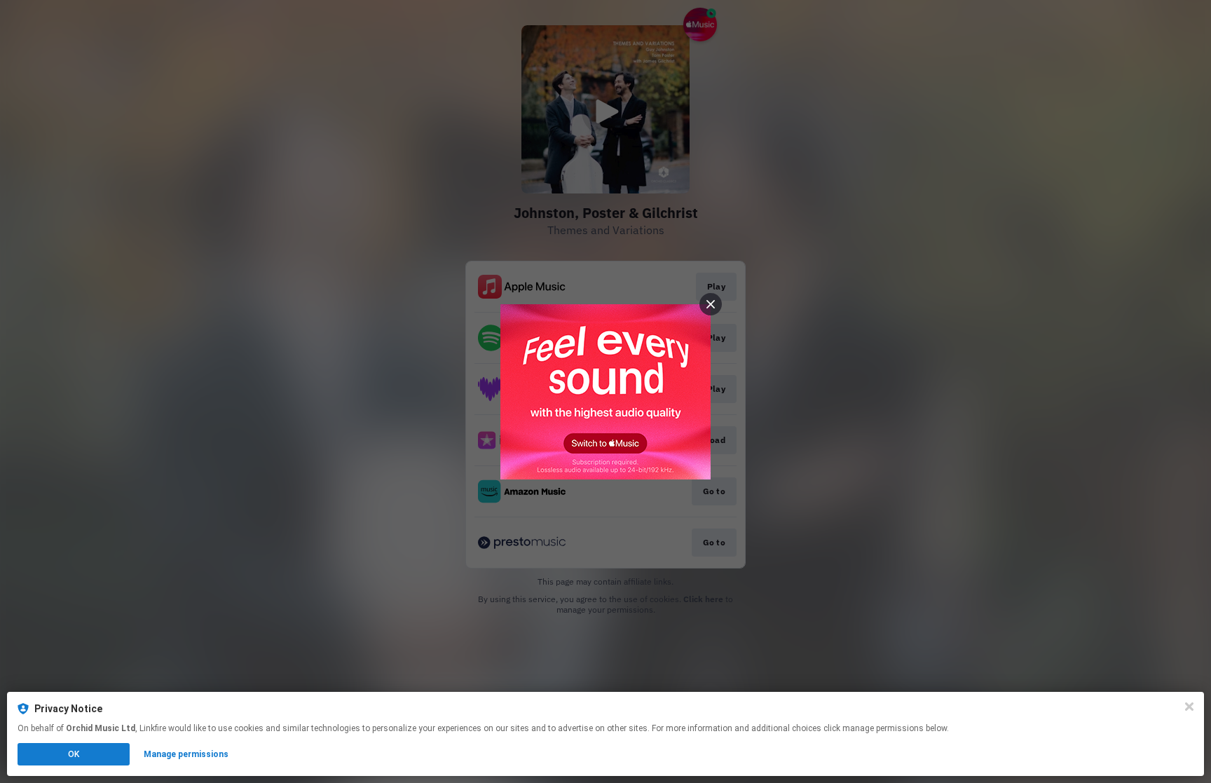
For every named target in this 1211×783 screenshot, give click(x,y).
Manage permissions (186, 754)
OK (73, 754)
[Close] (1189, 706)
